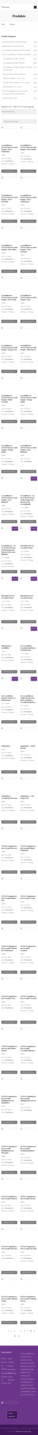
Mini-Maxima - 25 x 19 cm (12, 87)
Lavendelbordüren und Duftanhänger (14, 42)
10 (15, 1336)
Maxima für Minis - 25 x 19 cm (14, 78)
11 (19, 1336)
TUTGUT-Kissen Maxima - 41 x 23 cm (16, 82)
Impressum (11, 1369)
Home (3, 24)
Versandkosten (9, 161)
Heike (10, 1359)
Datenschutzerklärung (4, 1373)
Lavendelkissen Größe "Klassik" (14, 59)
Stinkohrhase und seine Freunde (13, 46)
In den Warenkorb (10, 135)
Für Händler (4, 1367)
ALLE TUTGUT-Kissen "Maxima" (14, 74)
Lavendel (11, 1362)
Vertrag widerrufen (11, 1415)
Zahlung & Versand (4, 1380)
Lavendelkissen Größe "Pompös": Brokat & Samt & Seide (17, 68)
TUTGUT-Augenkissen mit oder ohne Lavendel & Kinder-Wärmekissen (15, 92)
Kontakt (10, 1366)
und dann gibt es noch (9, 98)
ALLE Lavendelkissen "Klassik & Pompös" (17, 54)
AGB (9, 1373)
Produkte (12, 24)
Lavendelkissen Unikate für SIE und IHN (16, 50)
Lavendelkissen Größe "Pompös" (14, 63)
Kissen (3, 1362)
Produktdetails (9, 171)
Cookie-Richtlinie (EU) (11, 1380)
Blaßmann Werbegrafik (23, 1431)
